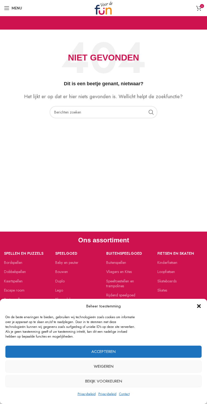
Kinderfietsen (167, 262)
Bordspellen (13, 262)
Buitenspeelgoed (124, 253)
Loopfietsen (166, 271)
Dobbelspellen (15, 271)
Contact (124, 394)
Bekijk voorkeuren (103, 381)
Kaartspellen (13, 281)
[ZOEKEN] (151, 112)
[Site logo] (103, 7)
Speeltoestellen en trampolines (120, 283)
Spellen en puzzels (23, 253)
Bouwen (61, 271)
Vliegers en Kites (119, 271)
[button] (199, 306)
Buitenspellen (116, 262)
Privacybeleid (87, 394)
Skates (162, 290)
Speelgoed (66, 253)
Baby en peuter (66, 262)
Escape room (14, 290)
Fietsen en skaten (175, 253)
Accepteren (103, 352)
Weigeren (103, 366)
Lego (59, 290)
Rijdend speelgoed (120, 295)
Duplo (60, 281)
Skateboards (167, 281)
